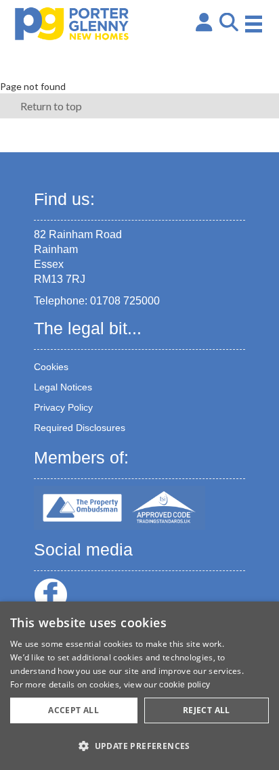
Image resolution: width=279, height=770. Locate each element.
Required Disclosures (79, 427)
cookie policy (184, 684)
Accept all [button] (73, 710)
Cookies (51, 366)
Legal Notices (63, 387)
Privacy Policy (63, 407)
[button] (139, 746)
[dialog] (139, 686)
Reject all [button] (206, 710)
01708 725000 (125, 301)
